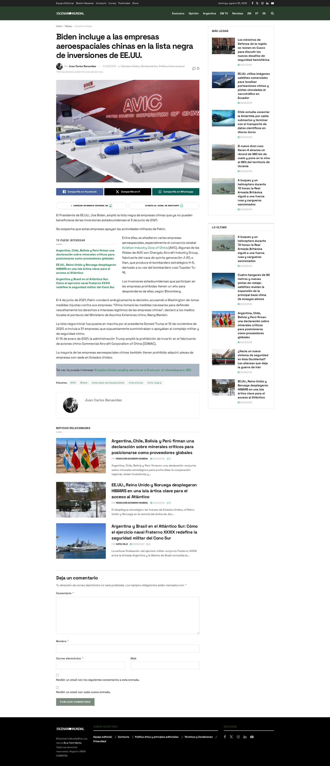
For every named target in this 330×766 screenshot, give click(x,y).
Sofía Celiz (122, 544)
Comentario (65, 593)
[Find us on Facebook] (252, 3)
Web (133, 658)
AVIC (73, 382)
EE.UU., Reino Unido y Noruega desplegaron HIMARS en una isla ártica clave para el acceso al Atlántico (86, 269)
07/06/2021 (109, 66)
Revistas (237, 13)
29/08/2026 (158, 458)
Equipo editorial (102, 736)
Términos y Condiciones (198, 736)
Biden (84, 382)
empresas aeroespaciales (108, 382)
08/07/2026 (245, 64)
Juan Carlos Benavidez (82, 66)
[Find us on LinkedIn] (267, 3)
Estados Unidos (83, 26)
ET (256, 13)
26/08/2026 (245, 137)
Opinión (194, 13)
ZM (249, 13)
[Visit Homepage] (70, 13)
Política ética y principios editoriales (157, 736)
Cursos (112, 3)
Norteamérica (149, 66)
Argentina (209, 13)
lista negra (154, 382)
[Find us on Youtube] (272, 3)
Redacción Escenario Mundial (132, 458)
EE (264, 13)
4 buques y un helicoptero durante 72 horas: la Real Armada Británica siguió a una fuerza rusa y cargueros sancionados (252, 192)
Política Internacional (171, 66)
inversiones (136, 382)
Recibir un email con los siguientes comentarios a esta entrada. (97, 680)
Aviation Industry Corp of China (145, 248)
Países (68, 26)
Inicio (59, 26)
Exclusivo (178, 13)
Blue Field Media (72, 742)
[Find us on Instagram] (262, 3)
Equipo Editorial (65, 3)
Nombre (62, 641)
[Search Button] (272, 13)
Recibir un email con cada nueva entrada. (83, 692)
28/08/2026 (245, 103)
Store (135, 3)
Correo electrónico (70, 658)
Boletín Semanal (85, 3)
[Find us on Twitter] (257, 3)
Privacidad (99, 741)
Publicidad (124, 3)
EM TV (224, 13)
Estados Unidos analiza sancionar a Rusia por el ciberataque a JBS (143, 370)
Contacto (101, 3)
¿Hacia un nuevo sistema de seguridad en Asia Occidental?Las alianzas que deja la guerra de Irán (253, 359)
